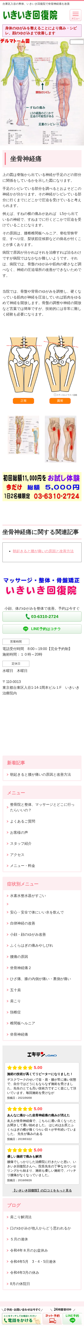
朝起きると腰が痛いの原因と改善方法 (43, 551)
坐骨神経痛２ (21, 968)
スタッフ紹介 (21, 843)
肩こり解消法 (21, 1217)
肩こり (15, 1001)
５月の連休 (19, 1239)
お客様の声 (19, 832)
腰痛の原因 (19, 957)
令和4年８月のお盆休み (29, 1250)
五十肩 (15, 990)
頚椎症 (15, 1012)
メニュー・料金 (22, 866)
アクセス (17, 855)
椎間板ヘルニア (22, 1023)
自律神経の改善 (22, 923)
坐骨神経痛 (19, 1034)
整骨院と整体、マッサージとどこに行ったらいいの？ (42, 807)
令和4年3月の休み (24, 1272)
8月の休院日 (20, 1284)
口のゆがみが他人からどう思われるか (40, 1228)
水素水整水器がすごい (28, 896)
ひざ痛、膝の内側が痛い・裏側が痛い (40, 979)
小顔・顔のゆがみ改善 (28, 934)
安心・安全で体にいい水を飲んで (37, 912)
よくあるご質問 (22, 821)
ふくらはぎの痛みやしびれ (31, 945)
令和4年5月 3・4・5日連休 (33, 1261)
